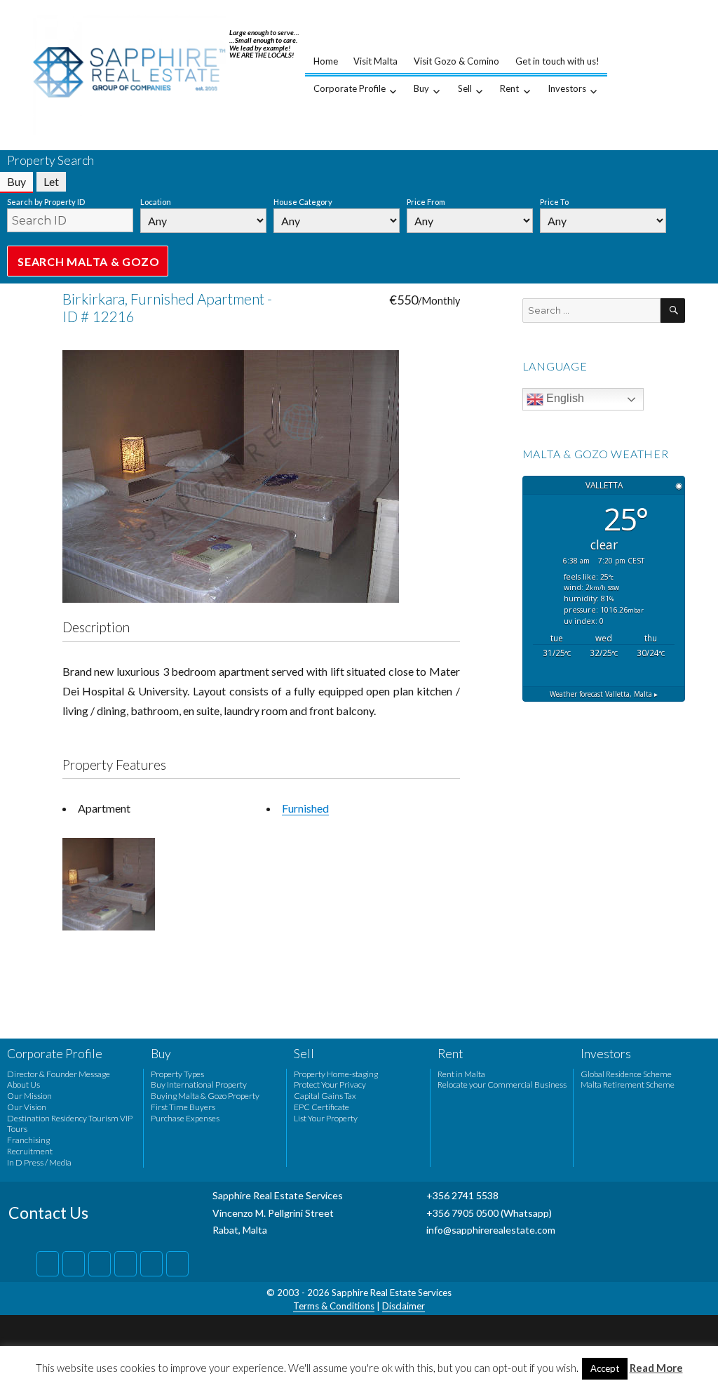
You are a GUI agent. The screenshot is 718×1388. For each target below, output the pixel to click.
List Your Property (326, 1118)
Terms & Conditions (333, 1306)
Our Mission (29, 1095)
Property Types (177, 1074)
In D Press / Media (39, 1162)
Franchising (28, 1140)
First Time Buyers (183, 1107)
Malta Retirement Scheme (628, 1084)
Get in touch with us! (557, 61)
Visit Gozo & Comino (456, 61)
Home (325, 61)
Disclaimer (403, 1306)
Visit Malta (375, 61)
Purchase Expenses (185, 1118)
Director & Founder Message (58, 1074)
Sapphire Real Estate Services (392, 1292)
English (563, 398)
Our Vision (26, 1107)
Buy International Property (199, 1084)
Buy (421, 88)
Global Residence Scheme (626, 1074)
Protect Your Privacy (330, 1084)
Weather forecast (604, 694)
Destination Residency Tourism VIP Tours (70, 1124)
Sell (465, 88)
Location (155, 201)
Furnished (305, 808)
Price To (554, 201)
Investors (567, 88)
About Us (23, 1084)
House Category (302, 201)
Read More (656, 1367)
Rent (509, 88)
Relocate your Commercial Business (502, 1084)
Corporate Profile (349, 88)
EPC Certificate (321, 1107)
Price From (426, 201)
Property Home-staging (336, 1074)
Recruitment (30, 1151)
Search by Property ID (46, 201)
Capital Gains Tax (325, 1095)
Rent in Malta (461, 1074)
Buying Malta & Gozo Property (205, 1095)
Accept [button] (604, 1368)
